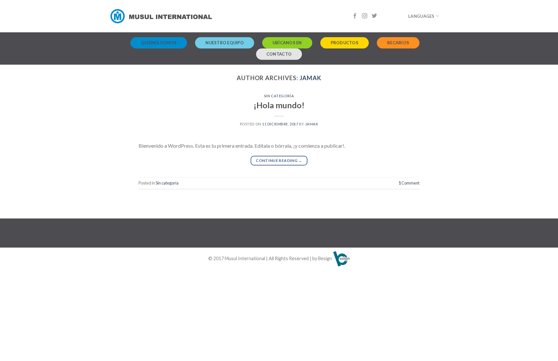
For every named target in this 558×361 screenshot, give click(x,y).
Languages (421, 16)
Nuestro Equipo (224, 42)
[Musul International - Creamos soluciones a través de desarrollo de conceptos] (160, 16)
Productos (344, 42)
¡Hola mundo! (279, 105)
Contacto (279, 54)
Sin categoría (279, 96)
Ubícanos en (287, 42)
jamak (311, 77)
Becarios (398, 42)
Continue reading (279, 160)
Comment (408, 183)
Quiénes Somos (159, 42)
